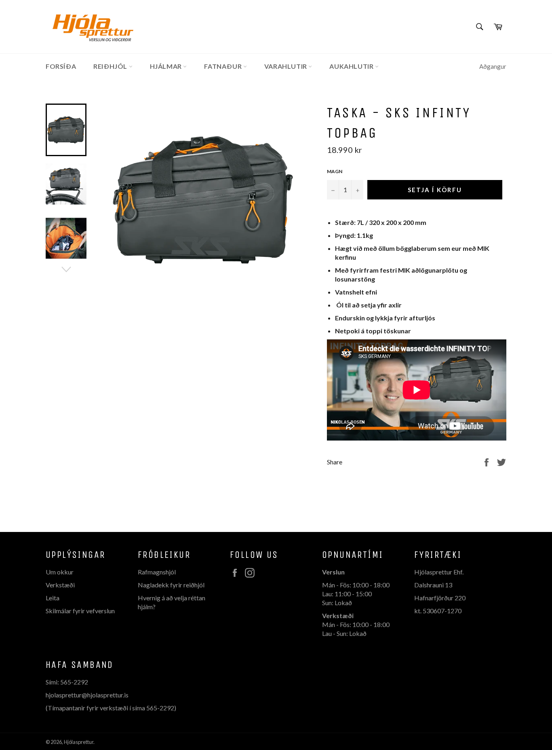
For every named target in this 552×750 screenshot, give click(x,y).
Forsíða (61, 66)
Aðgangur (492, 66)
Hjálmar (166, 66)
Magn (334, 171)
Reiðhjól (111, 66)
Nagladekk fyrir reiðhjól (171, 585)
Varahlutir (286, 66)
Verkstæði (60, 585)
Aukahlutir (352, 66)
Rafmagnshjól (157, 572)
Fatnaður (223, 66)
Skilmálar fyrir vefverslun (80, 610)
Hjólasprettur (78, 742)
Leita (52, 598)
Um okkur (60, 572)
